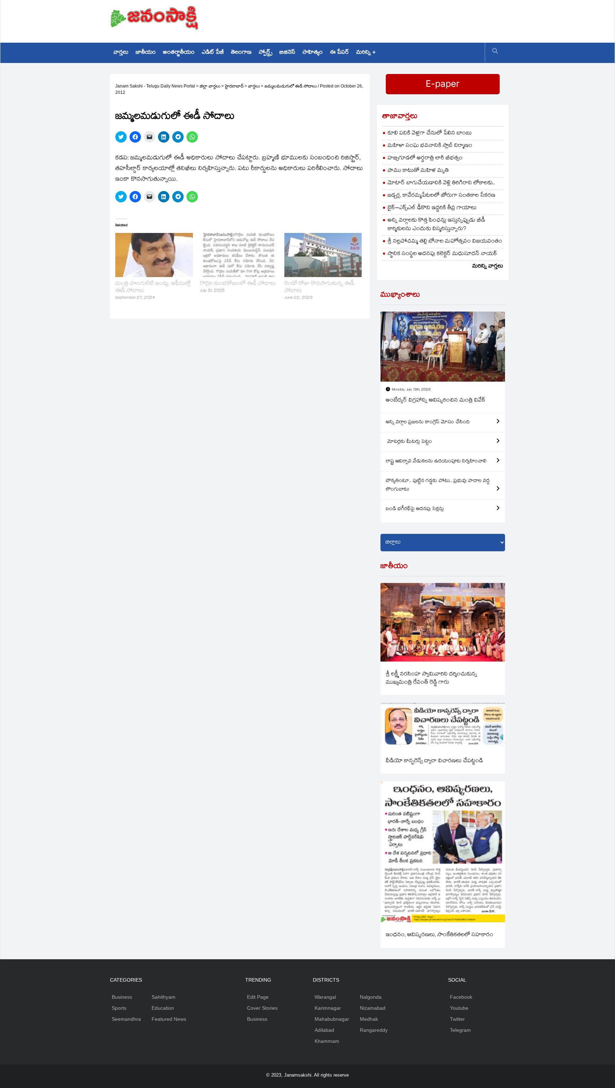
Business (122, 997)
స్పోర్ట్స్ (265, 53)
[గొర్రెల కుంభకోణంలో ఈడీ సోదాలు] (239, 255)
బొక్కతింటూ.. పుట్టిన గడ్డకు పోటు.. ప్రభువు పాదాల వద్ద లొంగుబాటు (438, 485)
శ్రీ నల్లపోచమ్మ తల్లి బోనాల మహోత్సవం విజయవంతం (445, 241)
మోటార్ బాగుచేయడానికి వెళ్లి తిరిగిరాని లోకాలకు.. (441, 183)
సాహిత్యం (313, 53)
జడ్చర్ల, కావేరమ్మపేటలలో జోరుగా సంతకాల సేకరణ (441, 196)
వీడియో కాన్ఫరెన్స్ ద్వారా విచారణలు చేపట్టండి (434, 761)
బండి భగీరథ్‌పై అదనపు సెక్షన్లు (415, 509)
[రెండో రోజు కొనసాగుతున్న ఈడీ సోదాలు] (323, 255)
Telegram (460, 1030)
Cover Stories (262, 1008)
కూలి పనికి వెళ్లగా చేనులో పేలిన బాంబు (430, 133)
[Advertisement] (375, 20)
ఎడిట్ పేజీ (213, 53)
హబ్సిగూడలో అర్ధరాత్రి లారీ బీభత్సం (425, 158)
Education (163, 1008)
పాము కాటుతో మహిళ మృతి (418, 171)
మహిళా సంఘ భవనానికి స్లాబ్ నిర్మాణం (430, 146)
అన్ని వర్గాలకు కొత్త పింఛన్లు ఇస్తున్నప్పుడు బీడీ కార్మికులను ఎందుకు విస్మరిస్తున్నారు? (436, 225)
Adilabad (324, 1030)
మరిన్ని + (365, 53)
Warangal (325, 997)
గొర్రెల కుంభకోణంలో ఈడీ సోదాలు (238, 284)
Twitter (457, 1019)
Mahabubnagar (332, 1019)
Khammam (327, 1041)
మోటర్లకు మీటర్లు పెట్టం (409, 442)
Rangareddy (374, 1030)
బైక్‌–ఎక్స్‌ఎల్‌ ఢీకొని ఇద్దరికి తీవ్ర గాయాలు (432, 208)
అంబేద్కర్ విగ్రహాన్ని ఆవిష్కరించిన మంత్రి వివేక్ (435, 400)
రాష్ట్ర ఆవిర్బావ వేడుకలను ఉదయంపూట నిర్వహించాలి (436, 461)
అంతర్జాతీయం (179, 53)
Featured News (169, 1019)
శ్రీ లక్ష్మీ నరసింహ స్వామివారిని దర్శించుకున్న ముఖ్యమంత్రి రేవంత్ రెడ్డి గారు (431, 679)
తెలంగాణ (241, 53)
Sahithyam (163, 997)
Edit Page (258, 997)
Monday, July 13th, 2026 (411, 390)
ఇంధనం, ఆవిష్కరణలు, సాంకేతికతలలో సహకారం (439, 935)
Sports (119, 1008)
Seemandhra (126, 1019)
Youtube (459, 1008)
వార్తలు (121, 53)
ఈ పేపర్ (339, 53)
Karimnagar (328, 1008)
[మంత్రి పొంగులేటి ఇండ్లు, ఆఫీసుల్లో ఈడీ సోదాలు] (154, 255)
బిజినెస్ (287, 53)
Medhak (369, 1019)
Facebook (461, 997)
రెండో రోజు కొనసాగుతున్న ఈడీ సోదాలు (319, 287)
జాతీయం (146, 53)
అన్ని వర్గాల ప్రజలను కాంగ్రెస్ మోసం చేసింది (428, 422)
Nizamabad (372, 1008)
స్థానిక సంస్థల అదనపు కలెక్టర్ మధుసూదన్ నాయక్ (442, 254)
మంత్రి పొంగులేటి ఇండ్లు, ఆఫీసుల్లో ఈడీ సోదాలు (153, 287)
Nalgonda (371, 997)
